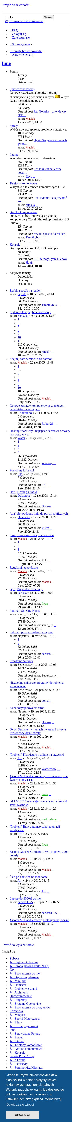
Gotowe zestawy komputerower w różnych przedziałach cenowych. (37, 407)
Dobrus (46, 506)
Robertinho (25, 413)
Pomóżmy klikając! (22, 470)
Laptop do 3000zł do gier (26, 898)
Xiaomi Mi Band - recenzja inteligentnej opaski (39, 920)
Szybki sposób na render (25, 290)
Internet (14, 154)
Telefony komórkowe (23, 183)
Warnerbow (49, 769)
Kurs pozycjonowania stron (27, 707)
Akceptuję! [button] (22, 1114)
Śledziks (23, 315)
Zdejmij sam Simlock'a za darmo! (31, 359)
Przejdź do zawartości (15, 5)
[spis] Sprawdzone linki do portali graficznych (39, 513)
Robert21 (47, 423)
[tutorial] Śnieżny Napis (25, 610)
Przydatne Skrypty (21, 661)
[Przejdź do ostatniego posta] (58, 305)
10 (19, 337)
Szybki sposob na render (49, 233)
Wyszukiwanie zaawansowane (24, 21)
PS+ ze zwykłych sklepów (50, 259)
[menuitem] (14, 30)
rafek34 (30, 205)
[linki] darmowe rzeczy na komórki (32, 535)
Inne (6, 63)
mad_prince (49, 819)
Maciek (30, 118)
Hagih (29, 262)
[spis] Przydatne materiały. (26, 589)
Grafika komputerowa (23, 212)
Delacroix (24, 495)
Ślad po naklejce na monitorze (29, 877)
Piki (20, 474)
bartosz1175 (25, 902)
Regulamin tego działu (24, 567)
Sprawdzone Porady (22, 89)
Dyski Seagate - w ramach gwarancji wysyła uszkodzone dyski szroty (38, 731)
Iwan (45, 603)
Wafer (21, 438)
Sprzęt (14, 126)
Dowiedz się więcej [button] (20, 1104)
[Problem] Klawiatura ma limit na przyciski (37, 754)
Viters (45, 528)
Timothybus (33, 237)
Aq (43, 484)
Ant (19, 758)
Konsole (15, 244)
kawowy (47, 463)
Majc (29, 176)
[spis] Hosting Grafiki (23, 492)
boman (46, 700)
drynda (22, 294)
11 (19, 341)
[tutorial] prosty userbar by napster (31, 632)
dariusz (22, 592)
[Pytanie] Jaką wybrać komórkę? (30, 312)
